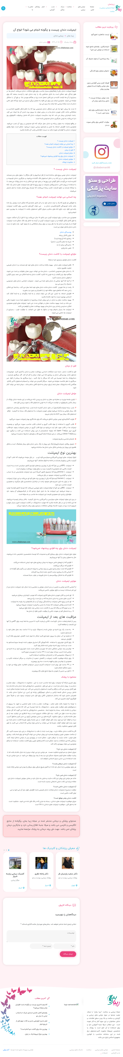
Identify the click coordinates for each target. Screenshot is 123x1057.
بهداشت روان (57, 16)
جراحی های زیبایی (81, 8)
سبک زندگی (62, 8)
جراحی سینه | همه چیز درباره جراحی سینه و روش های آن (47, 18)
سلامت (69, 6)
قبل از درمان (70, 150)
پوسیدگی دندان (65, 232)
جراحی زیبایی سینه (76, 16)
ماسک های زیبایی (55, 12)
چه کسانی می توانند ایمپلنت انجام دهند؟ (60, 144)
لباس (50, 16)
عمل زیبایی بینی (51, 11)
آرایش (50, 12)
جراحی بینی (78, 12)
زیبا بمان (70, 35)
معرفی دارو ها (64, 13)
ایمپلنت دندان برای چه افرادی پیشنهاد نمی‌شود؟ (57, 156)
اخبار (43, 6)
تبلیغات (28, 12)
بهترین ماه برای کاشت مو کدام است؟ (34, 1029)
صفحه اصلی (92, 8)
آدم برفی (6, 1049)
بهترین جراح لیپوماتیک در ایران (36, 1034)
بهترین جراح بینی (50, 16)
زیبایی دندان (58, 35)
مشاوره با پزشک (68, 162)
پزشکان (37, 6)
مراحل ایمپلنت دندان (67, 153)
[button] (8, 850)
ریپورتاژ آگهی (26, 16)
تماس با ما (30, 8)
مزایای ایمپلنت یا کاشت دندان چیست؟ (60, 147)
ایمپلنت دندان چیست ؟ (66, 140)
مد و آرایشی (52, 8)
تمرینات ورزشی (63, 18)
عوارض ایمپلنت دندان (66, 159)
